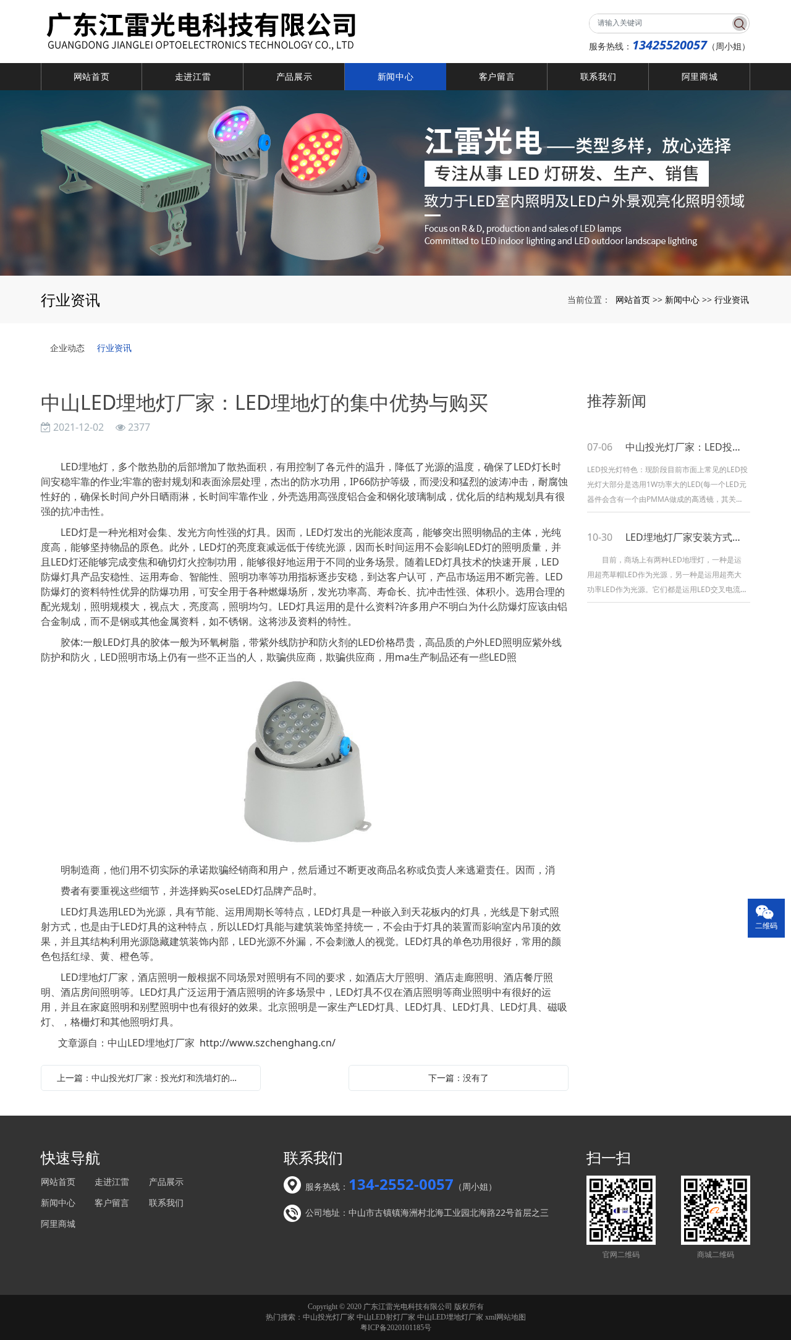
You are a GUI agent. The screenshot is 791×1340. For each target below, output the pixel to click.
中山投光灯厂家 (329, 1317)
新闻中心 (396, 76)
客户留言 (497, 76)
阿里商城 (700, 76)
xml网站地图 (505, 1317)
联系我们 (598, 76)
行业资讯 (731, 299)
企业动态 (67, 348)
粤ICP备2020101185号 (395, 1327)
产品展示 (294, 76)
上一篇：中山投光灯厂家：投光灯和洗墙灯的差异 (152, 1077)
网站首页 (92, 76)
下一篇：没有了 (458, 1077)
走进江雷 (193, 76)
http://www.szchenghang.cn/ (268, 1043)
